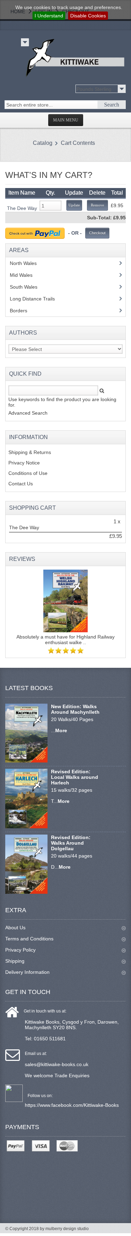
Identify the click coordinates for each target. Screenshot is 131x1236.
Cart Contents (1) (40, 21)
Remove (97, 205)
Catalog (42, 143)
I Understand (49, 15)
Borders (22, 310)
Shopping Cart (32, 508)
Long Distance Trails (37, 299)
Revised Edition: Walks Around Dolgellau (70, 843)
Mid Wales (26, 275)
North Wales (28, 263)
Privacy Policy (20, 950)
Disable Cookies (88, 15)
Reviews (22, 559)
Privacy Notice (24, 463)
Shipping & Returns (29, 452)
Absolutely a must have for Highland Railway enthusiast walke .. (65, 639)
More (61, 730)
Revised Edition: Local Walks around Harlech (74, 777)
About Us (15, 927)
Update (74, 205)
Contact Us (20, 483)
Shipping (14, 961)
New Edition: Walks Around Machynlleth (75, 709)
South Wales (29, 287)
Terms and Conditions (29, 938)
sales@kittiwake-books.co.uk (56, 1064)
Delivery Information (27, 972)
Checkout (97, 233)
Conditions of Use (28, 473)
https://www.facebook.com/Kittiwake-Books (72, 1105)
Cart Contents (78, 143)
